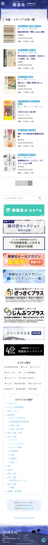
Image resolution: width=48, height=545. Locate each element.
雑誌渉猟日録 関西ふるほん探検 (31, 32)
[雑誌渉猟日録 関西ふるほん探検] (9, 34)
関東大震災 (21, 389)
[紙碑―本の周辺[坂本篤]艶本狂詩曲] (9, 138)
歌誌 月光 (15, 425)
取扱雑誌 (11, 415)
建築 (12, 487)
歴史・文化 (37, 26)
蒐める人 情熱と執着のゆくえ (30, 83)
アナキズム (36, 367)
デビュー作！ (30, 106)
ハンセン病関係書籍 (28, 372)
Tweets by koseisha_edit (24, 518)
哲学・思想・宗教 (14, 433)
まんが (21, 106)
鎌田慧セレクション (19, 480)
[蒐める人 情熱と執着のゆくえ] (9, 85)
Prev (19, 183)
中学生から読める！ (28, 378)
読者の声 (9, 389)
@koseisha (28, 505)
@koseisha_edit (26, 508)
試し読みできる (24, 29)
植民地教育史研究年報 (20, 422)
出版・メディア (23, 26)
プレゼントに (11, 378)
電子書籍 (34, 29)
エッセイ (14, 440)
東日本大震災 (21, 383)
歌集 (12, 455)
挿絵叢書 (14, 451)
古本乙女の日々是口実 (27, 112)
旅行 (9, 466)
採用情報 (25, 536)
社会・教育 (11, 477)
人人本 (21, 79)
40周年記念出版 (12, 367)
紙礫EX (14, 458)
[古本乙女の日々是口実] (9, 110)
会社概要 (25, 535)
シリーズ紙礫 (16, 447)
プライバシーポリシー (29, 540)
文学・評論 (32, 130)
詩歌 (12, 462)
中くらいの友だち (18, 418)
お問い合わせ (26, 538)
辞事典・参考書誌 (14, 491)
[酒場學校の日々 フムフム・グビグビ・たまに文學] (9, 163)
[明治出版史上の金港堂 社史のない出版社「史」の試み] (9, 58)
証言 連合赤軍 (17, 429)
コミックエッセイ (23, 101)
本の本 (31, 26)
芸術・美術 (11, 484)
